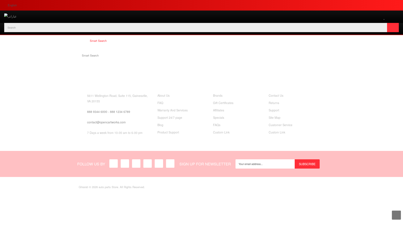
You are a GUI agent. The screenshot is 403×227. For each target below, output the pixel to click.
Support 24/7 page (169, 117)
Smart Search (98, 40)
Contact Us (276, 95)
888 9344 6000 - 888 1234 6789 (108, 112)
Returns (274, 103)
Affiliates (218, 110)
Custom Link (221, 132)
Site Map (274, 117)
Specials (218, 117)
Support (274, 110)
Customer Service (280, 125)
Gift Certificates (223, 103)
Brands (217, 95)
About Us (163, 95)
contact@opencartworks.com (106, 122)
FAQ (160, 103)
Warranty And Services (172, 110)
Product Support (168, 132)
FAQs (216, 125)
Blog (160, 125)
